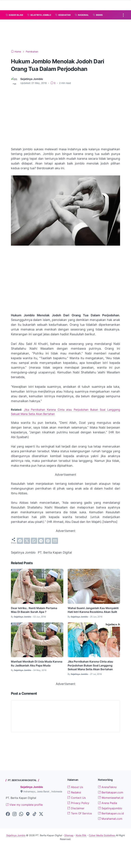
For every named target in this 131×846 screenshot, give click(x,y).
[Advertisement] (68, 34)
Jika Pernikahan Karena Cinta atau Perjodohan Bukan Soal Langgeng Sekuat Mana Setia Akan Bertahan (90, 665)
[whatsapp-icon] (21, 814)
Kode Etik (81, 835)
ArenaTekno (109, 787)
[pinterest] (48, 541)
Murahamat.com (111, 818)
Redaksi (75, 792)
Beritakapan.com (112, 792)
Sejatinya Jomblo (31, 787)
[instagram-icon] (14, 814)
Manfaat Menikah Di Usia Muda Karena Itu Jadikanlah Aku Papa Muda (36, 663)
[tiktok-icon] (34, 814)
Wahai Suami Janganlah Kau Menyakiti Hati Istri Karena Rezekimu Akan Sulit (93, 610)
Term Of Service (81, 813)
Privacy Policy (79, 803)
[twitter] (27, 541)
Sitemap (69, 835)
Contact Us (78, 797)
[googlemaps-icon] (28, 814)
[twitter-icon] (41, 814)
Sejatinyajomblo (111, 808)
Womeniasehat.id (112, 797)
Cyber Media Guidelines (102, 835)
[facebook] (20, 541)
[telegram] (41, 541)
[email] (55, 541)
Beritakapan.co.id (112, 813)
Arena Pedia (109, 803)
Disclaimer (77, 808)
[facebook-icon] (8, 814)
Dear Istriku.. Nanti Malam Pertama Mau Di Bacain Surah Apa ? (34, 610)
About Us (76, 787)
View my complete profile (26, 804)
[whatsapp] (34, 541)
